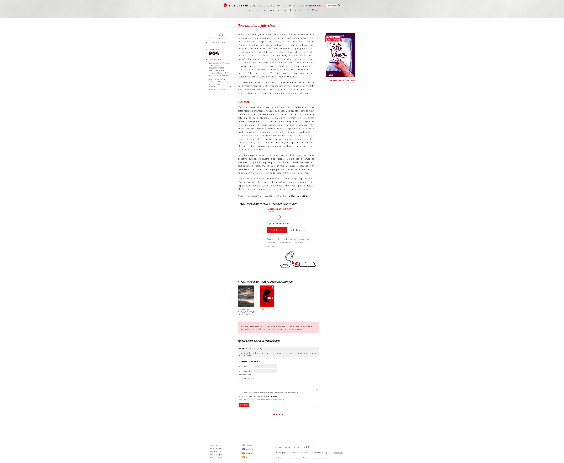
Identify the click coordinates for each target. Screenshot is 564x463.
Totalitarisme (221, 89)
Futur (218, 87)
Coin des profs (315, 5)
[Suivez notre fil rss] (243, 458)
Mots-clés (304, 10)
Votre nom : (243, 366)
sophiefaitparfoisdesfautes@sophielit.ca (255, 329)
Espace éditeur (215, 448)
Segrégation (212, 89)
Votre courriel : (245, 371)
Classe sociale (225, 87)
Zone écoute (257, 5)
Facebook (249, 450)
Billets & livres (239, 5)
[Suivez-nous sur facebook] (243, 450)
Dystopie (217, 84)
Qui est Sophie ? (216, 451)
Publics (293, 10)
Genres (284, 10)
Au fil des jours (252, 10)
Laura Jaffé (218, 65)
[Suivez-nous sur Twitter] (243, 446)
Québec (316, 10)
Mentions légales (216, 454)
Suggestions (274, 5)
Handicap (233, 87)
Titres (265, 10)
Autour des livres (293, 5)
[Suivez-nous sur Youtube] (243, 454)
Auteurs (274, 10)
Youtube (249, 454)
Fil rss (248, 458)
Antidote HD (338, 452)
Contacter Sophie (216, 457)
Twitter (249, 446)
